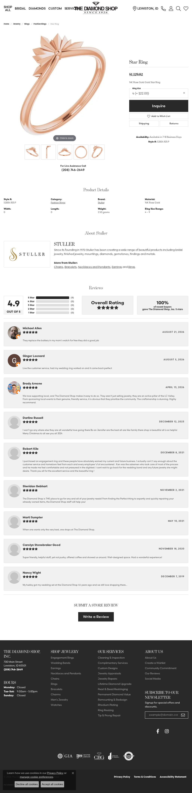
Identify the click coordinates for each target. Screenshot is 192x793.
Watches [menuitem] (56, 704)
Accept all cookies (52, 784)
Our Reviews (152, 673)
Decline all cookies (27, 784)
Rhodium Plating (108, 704)
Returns (174, 123)
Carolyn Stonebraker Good (41, 545)
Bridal (20, 8)
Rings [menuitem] (54, 683)
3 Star (31, 305)
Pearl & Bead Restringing (113, 689)
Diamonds (37, 8)
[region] (64, 86)
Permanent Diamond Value (114, 694)
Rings (27, 24)
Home (6, 24)
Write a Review (96, 617)
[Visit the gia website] (65, 756)
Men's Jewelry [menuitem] (59, 699)
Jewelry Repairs (107, 678)
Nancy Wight (32, 572)
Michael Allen (32, 328)
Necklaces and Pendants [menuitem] (66, 673)
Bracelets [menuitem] (56, 689)
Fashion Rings (40, 24)
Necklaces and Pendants (94, 267)
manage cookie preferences (36, 776)
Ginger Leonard (34, 356)
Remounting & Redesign (112, 699)
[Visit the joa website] (113, 756)
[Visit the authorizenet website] (129, 756)
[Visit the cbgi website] (99, 756)
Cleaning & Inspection (111, 657)
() (72, 297)
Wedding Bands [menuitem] (60, 662)
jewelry (16, 24)
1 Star (31, 312)
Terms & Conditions (145, 776)
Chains (58, 267)
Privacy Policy (122, 776)
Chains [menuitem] (55, 678)
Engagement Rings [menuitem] (62, 657)
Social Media (153, 678)
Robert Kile (30, 448)
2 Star (31, 308)
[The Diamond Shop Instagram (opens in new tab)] (175, 731)
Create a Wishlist (155, 662)
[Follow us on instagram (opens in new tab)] (166, 731)
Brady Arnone (32, 383)
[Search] (178, 8)
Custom (55, 8)
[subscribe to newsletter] (183, 715)
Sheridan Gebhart (35, 486)
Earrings (117, 267)
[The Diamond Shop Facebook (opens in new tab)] (148, 731)
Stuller (101, 202)
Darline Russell (33, 418)
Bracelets (70, 267)
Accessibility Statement (173, 776)
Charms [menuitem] (56, 694)
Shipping (144, 123)
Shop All (8, 8)
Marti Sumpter (33, 517)
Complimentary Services (113, 662)
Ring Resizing (106, 710)
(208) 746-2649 (73, 170)
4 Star (31, 301)
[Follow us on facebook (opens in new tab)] (157, 731)
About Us (150, 657)
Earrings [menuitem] (56, 668)
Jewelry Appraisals (109, 673)
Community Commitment (160, 668)
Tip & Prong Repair (109, 715)
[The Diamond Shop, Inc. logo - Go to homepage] (96, 8)
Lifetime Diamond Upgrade (114, 683)
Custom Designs (108, 668)
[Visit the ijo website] (83, 756)
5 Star (31, 297)
